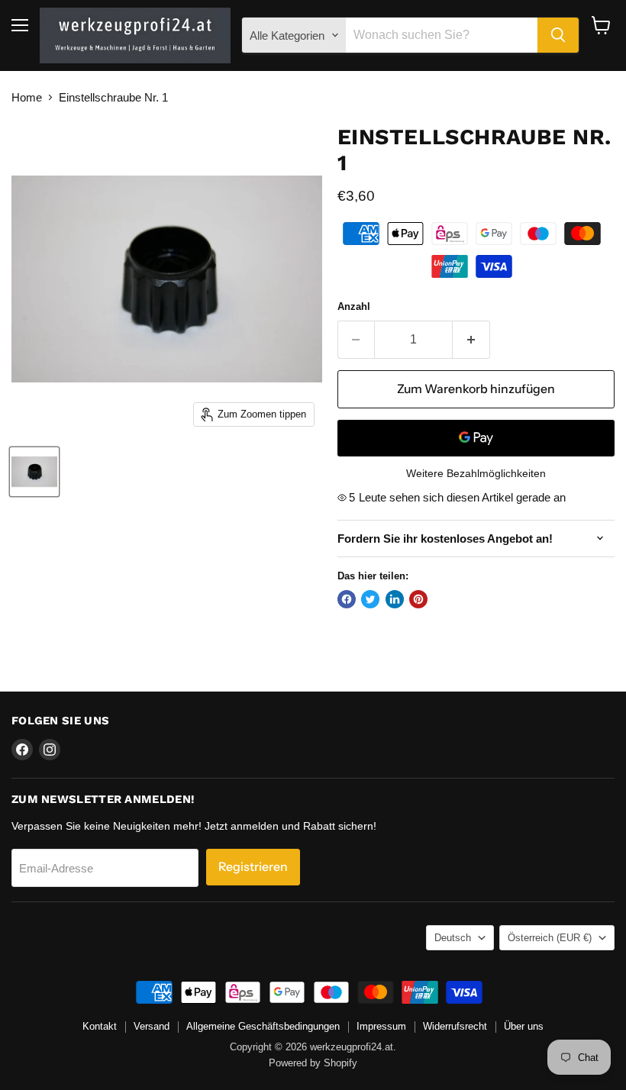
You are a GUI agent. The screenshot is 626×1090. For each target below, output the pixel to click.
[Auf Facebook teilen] (346, 599)
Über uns (524, 1026)
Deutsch (452, 937)
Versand (151, 1026)
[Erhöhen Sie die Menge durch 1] (471, 340)
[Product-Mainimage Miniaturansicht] (34, 471)
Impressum (381, 1026)
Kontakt (99, 1026)
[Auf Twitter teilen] (370, 599)
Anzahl (353, 306)
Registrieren (253, 866)
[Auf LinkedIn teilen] (395, 599)
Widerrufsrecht (455, 1026)
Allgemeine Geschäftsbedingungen (263, 1026)
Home (26, 97)
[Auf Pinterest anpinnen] (418, 599)
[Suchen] (558, 35)
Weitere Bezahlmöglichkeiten (476, 473)
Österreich (550, 937)
